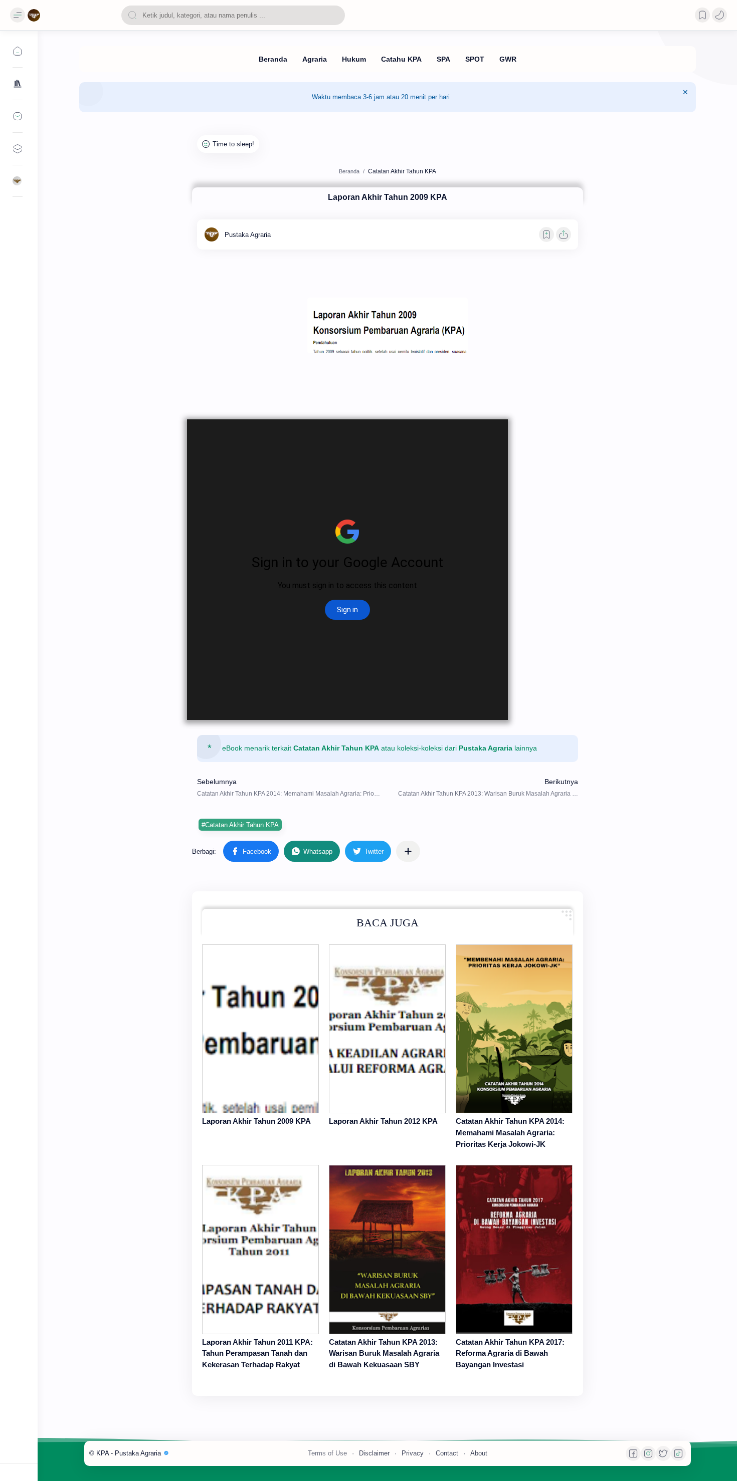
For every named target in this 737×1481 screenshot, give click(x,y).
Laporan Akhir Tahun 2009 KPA (256, 1121)
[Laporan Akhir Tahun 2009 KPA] (260, 1029)
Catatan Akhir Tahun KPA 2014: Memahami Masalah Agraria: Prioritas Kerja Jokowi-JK (510, 1132)
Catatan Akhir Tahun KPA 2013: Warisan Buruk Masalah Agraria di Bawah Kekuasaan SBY (384, 1353)
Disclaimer (374, 1453)
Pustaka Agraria (485, 748)
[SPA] (443, 59)
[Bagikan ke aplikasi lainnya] (408, 851)
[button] (719, 15)
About (478, 1453)
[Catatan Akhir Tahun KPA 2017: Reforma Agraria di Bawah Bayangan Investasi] (514, 1249)
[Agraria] (314, 59)
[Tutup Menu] (685, 97)
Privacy (413, 1453)
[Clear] (335, 15)
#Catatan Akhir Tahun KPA (240, 825)
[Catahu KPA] (401, 59)
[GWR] (507, 59)
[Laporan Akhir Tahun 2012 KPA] (387, 1029)
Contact (447, 1453)
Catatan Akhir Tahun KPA (336, 748)
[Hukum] (354, 59)
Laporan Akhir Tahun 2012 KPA (383, 1121)
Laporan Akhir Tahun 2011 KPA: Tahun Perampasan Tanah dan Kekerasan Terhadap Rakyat (257, 1353)
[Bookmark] (702, 15)
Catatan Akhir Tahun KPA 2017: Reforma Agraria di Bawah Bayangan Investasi (510, 1353)
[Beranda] (273, 59)
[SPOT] (474, 59)
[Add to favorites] (546, 234)
